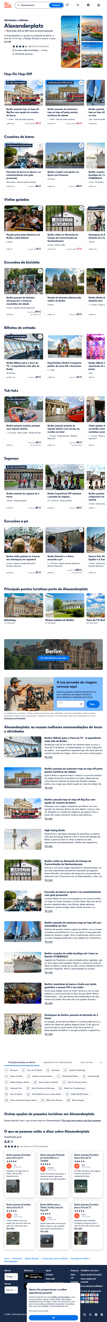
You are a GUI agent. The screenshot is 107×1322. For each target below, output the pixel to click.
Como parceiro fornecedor (91, 1274)
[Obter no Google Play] (34, 1276)
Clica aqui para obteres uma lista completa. (81, 1120)
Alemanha (17, 1258)
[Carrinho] (78, 5)
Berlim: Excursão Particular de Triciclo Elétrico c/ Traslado (52, 1158)
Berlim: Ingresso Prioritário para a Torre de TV (18, 1156)
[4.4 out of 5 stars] (12, 1146)
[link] (23, 103)
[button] (23, 103)
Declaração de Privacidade (14, 718)
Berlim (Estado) (32, 1258)
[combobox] (32, 5)
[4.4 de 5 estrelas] (20, 46)
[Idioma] (88, 5)
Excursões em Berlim (80, 1258)
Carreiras (74, 1282)
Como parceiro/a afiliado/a (92, 1286)
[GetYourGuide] (7, 5)
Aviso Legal (50, 1279)
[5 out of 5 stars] (19, 1161)
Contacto (49, 1274)
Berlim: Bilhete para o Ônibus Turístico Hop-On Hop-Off (51, 1207)
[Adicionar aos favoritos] (40, 82)
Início (6, 1258)
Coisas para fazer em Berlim (55, 1258)
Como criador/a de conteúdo (88, 1280)
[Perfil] (98, 5)
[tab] (21, 1062)
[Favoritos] (67, 5)
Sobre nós (73, 1276)
